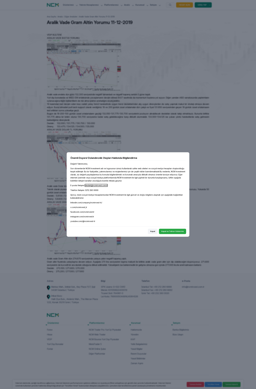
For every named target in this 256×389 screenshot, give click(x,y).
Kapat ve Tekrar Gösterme (172, 231)
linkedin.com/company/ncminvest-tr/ (86, 202)
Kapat (152, 231)
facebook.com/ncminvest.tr (82, 212)
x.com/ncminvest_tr (78, 207)
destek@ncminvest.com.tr (96, 185)
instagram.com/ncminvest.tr (82, 216)
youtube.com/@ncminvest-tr (82, 221)
